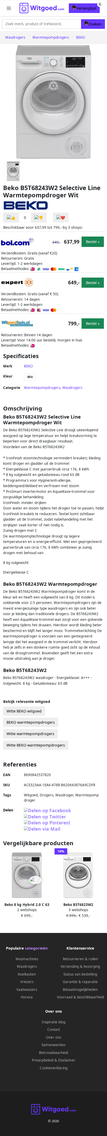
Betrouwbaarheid (53, 1052)
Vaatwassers (26, 989)
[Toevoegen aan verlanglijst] (61, 217)
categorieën (36, 948)
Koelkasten (27, 974)
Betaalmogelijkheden (80, 989)
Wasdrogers (72, 387)
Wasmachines (27, 959)
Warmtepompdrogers (42, 387)
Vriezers (27, 981)
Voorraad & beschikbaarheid (80, 997)
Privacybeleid (43, 1060)
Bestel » (92, 241)
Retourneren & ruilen (80, 959)
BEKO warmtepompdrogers (30, 722)
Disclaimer (66, 1060)
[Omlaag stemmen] (38, 217)
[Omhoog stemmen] (11, 217)
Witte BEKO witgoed (24, 711)
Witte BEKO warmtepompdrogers (35, 745)
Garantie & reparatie (80, 981)
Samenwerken (53, 1045)
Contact (53, 1029)
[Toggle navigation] (9, 8)
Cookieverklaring (54, 1068)
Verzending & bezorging (80, 966)
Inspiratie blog (53, 1022)
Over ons (53, 1037)
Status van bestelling (80, 974)
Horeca (27, 997)
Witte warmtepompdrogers (30, 733)
